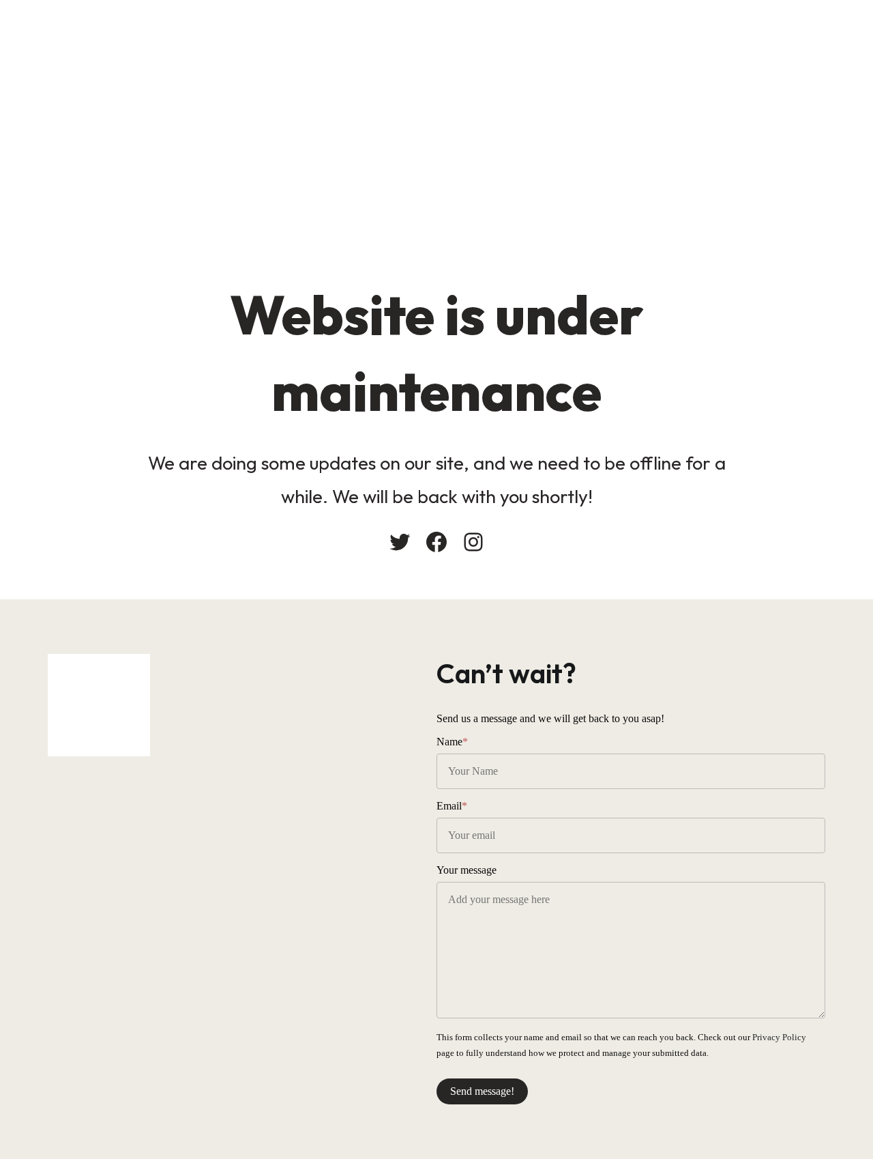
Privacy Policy (779, 1037)
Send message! (482, 1091)
